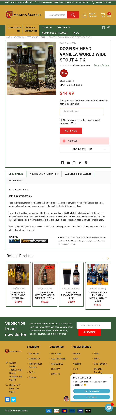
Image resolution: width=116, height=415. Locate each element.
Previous (103, 258)
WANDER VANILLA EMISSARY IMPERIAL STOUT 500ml (97, 296)
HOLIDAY (55, 369)
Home (7, 37)
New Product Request (55, 33)
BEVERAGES (19, 37)
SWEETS (55, 374)
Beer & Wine (32, 37)
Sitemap (33, 377)
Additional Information (44, 174)
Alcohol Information (78, 174)
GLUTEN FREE (58, 358)
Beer (43, 37)
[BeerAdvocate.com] (34, 240)
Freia (75, 369)
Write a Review (101, 65)
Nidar (96, 358)
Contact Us (64, 27)
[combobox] (62, 14)
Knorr (76, 358)
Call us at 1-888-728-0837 (15, 388)
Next (107, 258)
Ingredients (16, 180)
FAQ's (76, 33)
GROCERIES (57, 363)
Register (93, 16)
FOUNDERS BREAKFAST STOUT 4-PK (71, 295)
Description (16, 174)
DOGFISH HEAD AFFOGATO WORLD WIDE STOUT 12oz (45, 295)
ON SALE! (47, 27)
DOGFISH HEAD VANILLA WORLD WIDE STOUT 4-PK (70, 37)
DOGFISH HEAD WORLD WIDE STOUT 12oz (18, 295)
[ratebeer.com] (14, 240)
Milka (96, 353)
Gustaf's (77, 363)
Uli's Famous (100, 363)
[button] (109, 408)
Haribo (76, 353)
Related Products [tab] (20, 256)
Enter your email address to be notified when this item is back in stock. (84, 102)
